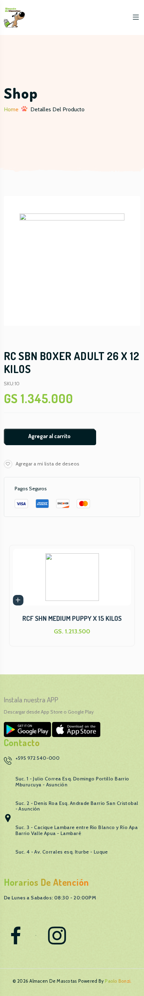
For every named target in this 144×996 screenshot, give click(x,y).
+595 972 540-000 (37, 758)
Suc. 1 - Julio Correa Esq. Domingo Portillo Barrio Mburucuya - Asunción (72, 782)
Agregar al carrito (49, 436)
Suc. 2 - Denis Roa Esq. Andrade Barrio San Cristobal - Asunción (76, 806)
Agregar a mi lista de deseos (48, 464)
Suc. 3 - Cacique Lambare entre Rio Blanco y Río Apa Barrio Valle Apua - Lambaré (76, 830)
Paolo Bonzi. (118, 981)
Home (11, 109)
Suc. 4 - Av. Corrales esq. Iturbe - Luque (61, 852)
